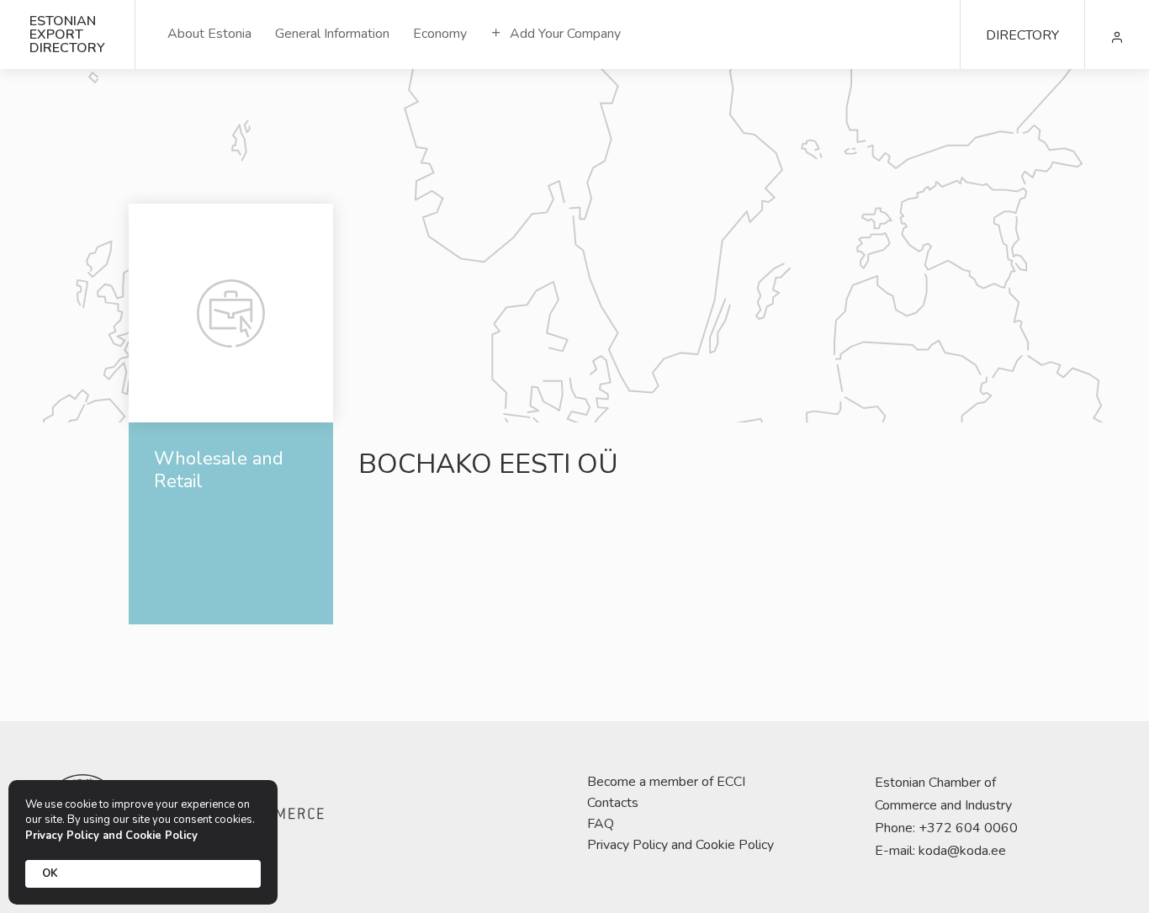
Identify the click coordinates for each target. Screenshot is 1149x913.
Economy (440, 33)
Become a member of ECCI (666, 781)
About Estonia (209, 33)
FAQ (600, 824)
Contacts (612, 803)
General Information (332, 33)
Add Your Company (563, 33)
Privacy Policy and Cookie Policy (680, 845)
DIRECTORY (1022, 35)
